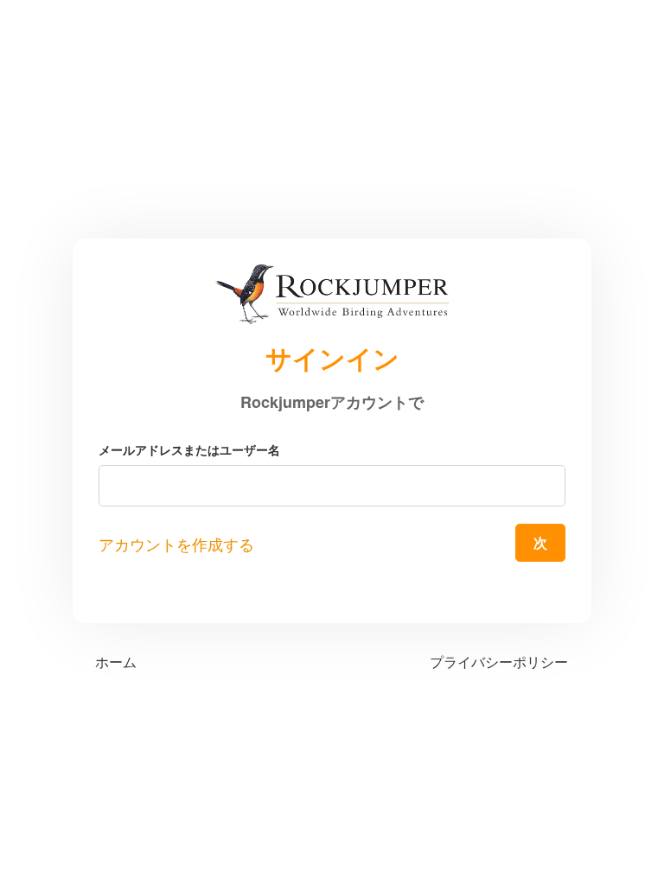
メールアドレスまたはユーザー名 (189, 449)
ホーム (116, 662)
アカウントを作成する (176, 545)
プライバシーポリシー (499, 662)
